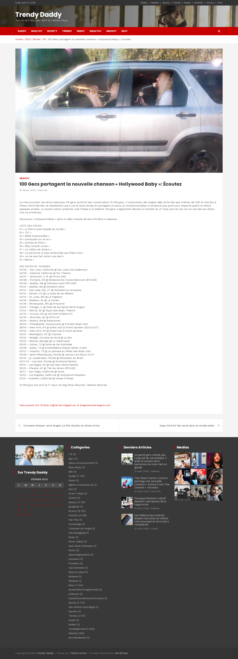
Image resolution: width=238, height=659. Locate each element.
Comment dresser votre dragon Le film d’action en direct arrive (61, 425)
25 (53, 505)
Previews (73, 563)
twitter (72, 624)
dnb (70, 489)
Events (72, 497)
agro (71, 458)
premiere (73, 559)
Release (73, 576)
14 (25, 500)
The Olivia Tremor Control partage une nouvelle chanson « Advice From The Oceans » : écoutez (151, 482)
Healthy (155, 2)
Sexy (220, 2)
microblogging (76, 532)
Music (71, 537)
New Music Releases (80, 546)
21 (26, 505)
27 (18, 510)
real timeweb (76, 567)
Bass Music (74, 467)
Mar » (27, 514)
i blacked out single (80, 528)
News (71, 550)
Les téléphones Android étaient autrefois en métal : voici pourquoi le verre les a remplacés (151, 520)
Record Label (76, 572)
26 (60, 505)
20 (18, 505)
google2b (73, 506)
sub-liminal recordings (81, 607)
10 (46, 495)
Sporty (166, 2)
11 (53, 495)
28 (25, 510)
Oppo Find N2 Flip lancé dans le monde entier (187, 425)
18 (53, 500)
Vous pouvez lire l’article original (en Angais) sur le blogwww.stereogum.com (65, 405)
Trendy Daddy (38, 14)
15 (32, 500)
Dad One (42, 190)
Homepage (75, 524)
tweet (71, 620)
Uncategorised (77, 628)
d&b (70, 471)
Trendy (176, 2)
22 (32, 505)
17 (46, 500)
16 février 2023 (27, 190)
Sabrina (155, 471)
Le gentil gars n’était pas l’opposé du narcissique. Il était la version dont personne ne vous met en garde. (150, 461)
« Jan (18, 514)
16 (39, 500)
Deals (71, 480)
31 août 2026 (141, 471)
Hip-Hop (73, 519)
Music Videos (75, 541)
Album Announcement (81, 463)
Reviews (73, 580)
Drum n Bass (76, 493)
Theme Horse (78, 653)
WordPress (121, 653)
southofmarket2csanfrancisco (86, 598)
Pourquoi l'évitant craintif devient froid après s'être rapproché (150, 501)
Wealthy (198, 2)
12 (60, 495)
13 (19, 500)
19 (60, 500)
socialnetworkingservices (83, 589)
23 (39, 505)
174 (70, 454)
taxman (72, 611)
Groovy (210, 2)
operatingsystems (79, 554)
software (73, 594)
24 (46, 505)
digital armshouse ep (80, 484)
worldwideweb (77, 637)
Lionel (154, 528)
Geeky (187, 2)
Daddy (144, 2)
